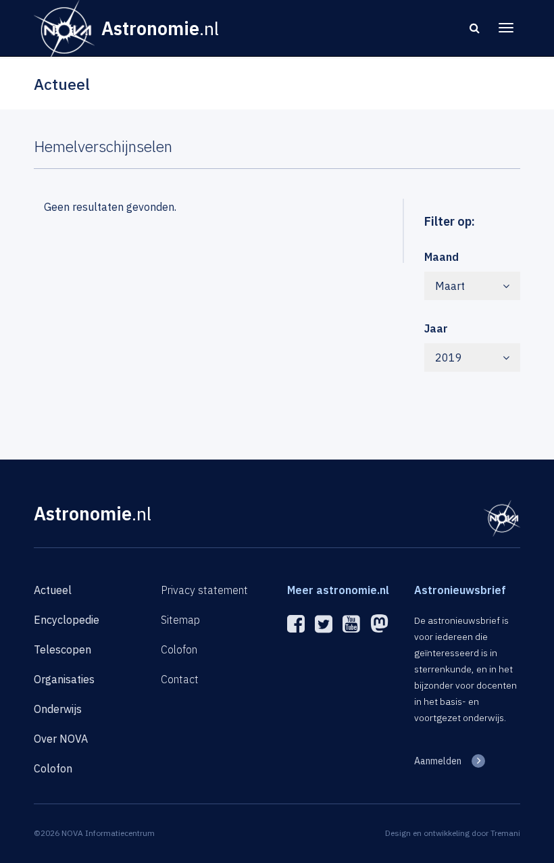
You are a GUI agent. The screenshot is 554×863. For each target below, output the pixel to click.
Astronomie (92, 513)
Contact (180, 679)
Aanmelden (437, 761)
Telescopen (62, 649)
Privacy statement (204, 590)
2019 (448, 357)
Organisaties (64, 679)
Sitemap (180, 619)
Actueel (53, 590)
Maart (450, 286)
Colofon (53, 768)
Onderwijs (58, 709)
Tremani (505, 833)
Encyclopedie (66, 619)
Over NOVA (61, 738)
